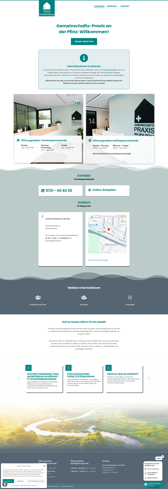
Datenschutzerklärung (25, 485)
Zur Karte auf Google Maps (98, 260)
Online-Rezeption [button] (84, 41)
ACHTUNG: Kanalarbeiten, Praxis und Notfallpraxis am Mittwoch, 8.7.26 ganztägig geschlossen (43, 376)
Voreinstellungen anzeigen (36, 481)
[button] (44, 466)
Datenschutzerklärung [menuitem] (53, 486)
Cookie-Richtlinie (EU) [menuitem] (67, 486)
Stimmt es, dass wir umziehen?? (123, 373)
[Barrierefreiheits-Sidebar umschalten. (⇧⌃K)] (4, 484)
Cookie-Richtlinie (15, 485)
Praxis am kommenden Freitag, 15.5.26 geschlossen (80, 375)
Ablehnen (20, 481)
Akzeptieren (8, 481)
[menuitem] (99, 8)
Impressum (34, 485)
